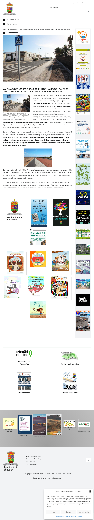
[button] (90, 491)
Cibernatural (57, 478)
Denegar (68, 512)
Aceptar (53, 512)
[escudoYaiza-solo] (10, 2)
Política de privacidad (70, 516)
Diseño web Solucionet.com (42, 478)
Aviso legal (79, 516)
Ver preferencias (84, 512)
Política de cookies (60, 516)
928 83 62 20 (33, 464)
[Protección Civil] (83, 312)
